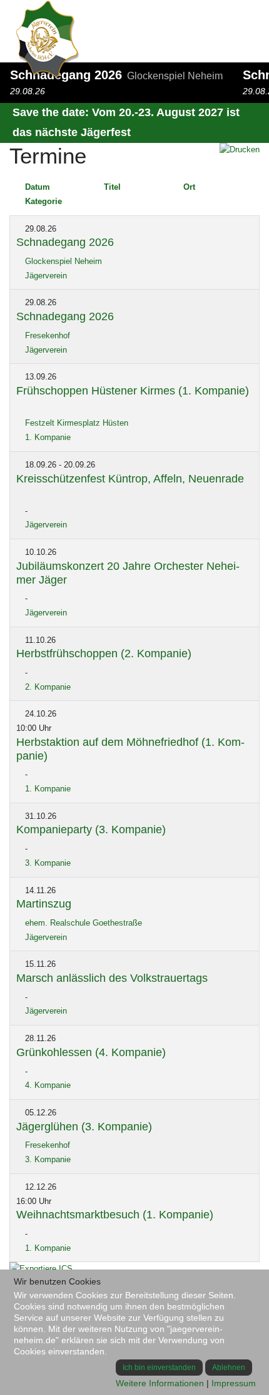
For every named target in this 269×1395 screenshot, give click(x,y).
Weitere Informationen (160, 1383)
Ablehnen (228, 1367)
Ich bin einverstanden (159, 1367)
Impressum (233, 1383)
